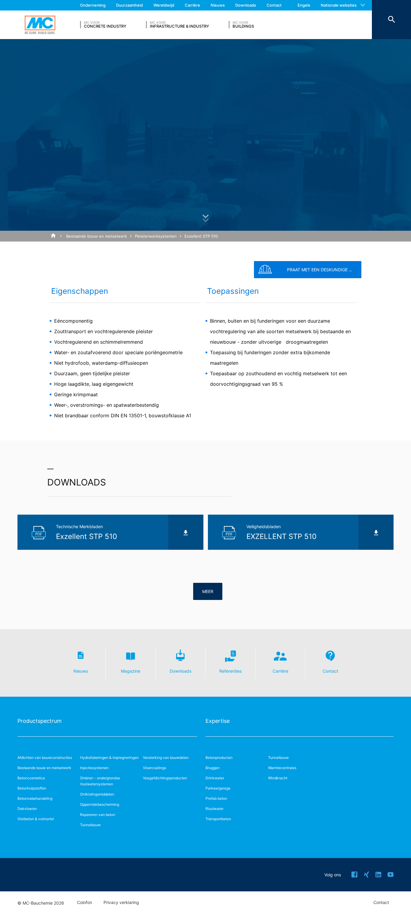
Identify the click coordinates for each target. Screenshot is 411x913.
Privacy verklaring (121, 902)
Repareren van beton (97, 814)
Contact (274, 5)
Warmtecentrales (282, 767)
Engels (304, 5)
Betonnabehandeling (34, 798)
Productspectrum (39, 721)
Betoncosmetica (31, 778)
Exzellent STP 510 (201, 236)
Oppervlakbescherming (99, 804)
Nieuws (218, 5)
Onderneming (93, 5)
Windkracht (277, 778)
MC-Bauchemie (40, 25)
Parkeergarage (218, 788)
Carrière (192, 5)
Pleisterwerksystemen (156, 236)
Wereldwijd (163, 5)
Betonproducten (219, 757)
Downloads (245, 5)
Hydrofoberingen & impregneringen (109, 757)
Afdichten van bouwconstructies (44, 757)
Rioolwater (215, 808)
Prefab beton (216, 798)
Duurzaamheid (129, 5)
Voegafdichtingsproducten (165, 778)
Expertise (218, 721)
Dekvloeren (27, 808)
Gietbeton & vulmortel (35, 819)
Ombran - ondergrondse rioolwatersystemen (100, 781)
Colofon (84, 902)
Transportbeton (218, 819)
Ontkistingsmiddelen (97, 794)
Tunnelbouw (90, 825)
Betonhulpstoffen (31, 788)
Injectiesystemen (94, 767)
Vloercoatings (154, 767)
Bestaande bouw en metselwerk (96, 236)
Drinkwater (215, 778)
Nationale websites (339, 5)
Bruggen (213, 767)
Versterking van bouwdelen (166, 757)
